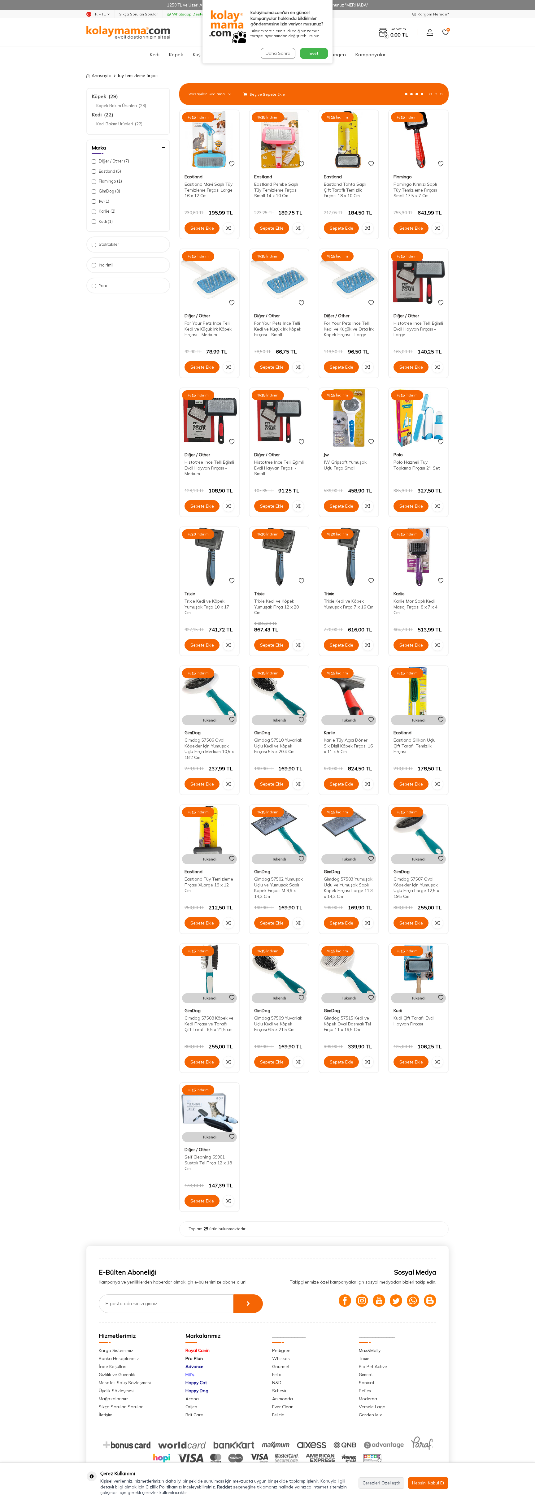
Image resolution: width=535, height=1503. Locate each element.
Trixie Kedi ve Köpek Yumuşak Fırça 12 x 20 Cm (276, 607)
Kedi (154, 54)
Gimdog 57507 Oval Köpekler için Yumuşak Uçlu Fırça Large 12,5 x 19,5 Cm (416, 887)
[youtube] (379, 1300)
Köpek (176, 54)
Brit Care (194, 1415)
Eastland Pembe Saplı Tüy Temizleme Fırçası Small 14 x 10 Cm (276, 190)
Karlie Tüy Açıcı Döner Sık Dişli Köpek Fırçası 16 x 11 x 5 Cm (348, 746)
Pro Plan (194, 1358)
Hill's (189, 1374)
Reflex (365, 1390)
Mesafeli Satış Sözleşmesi (125, 1382)
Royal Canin (197, 1350)
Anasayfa (101, 75)
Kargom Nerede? (433, 14)
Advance (194, 1366)
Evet (314, 53)
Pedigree (281, 1350)
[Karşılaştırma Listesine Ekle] (228, 228)
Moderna (368, 1398)
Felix (276, 1374)
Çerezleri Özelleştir (381, 1483)
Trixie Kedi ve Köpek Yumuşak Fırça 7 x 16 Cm (348, 604)
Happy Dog (196, 1390)
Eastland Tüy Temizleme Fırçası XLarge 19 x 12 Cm (209, 885)
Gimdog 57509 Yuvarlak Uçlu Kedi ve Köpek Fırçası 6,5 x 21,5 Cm (278, 1024)
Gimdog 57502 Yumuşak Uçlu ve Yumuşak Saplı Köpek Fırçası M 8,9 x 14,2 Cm (278, 887)
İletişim (105, 1415)
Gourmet (280, 1366)
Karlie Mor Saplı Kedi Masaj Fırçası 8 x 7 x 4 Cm (415, 607)
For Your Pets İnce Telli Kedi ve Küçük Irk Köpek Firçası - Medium (208, 329)
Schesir (279, 1390)
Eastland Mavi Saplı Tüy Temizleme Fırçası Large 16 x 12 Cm (209, 190)
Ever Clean (283, 1407)
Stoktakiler (108, 244)
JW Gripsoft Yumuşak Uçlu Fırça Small (345, 465)
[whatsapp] (413, 1300)
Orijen (191, 1407)
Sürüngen (335, 54)
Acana (192, 1398)
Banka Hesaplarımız (119, 1358)
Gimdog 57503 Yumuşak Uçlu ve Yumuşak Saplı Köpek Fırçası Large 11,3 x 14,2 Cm (348, 887)
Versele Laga (372, 1407)
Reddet (224, 1487)
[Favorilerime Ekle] (231, 164)
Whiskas (281, 1358)
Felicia (278, 1415)
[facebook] (345, 1300)
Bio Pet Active (373, 1366)
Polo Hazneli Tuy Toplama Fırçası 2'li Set (417, 465)
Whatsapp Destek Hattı (193, 14)
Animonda (282, 1398)
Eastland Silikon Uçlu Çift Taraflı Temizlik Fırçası (415, 746)
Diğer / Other (113, 160)
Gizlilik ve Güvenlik (117, 1374)
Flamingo (110, 181)
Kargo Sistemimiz (116, 1350)
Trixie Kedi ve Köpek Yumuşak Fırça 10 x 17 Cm (207, 607)
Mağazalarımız (113, 1398)
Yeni (102, 285)
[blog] (430, 1300)
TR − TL (99, 14)
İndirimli (105, 264)
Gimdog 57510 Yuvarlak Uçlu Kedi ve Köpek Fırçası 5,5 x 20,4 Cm (278, 746)
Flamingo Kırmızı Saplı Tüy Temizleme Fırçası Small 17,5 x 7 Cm (415, 190)
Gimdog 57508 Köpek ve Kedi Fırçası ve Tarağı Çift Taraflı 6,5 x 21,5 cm (209, 1024)
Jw (103, 201)
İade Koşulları (112, 1366)
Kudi (105, 221)
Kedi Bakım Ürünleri (119, 123)
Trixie (190, 593)
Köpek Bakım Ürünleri (121, 105)
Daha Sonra (278, 53)
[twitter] (396, 1300)
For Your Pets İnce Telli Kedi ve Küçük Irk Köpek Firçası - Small (277, 329)
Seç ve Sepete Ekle (267, 94)
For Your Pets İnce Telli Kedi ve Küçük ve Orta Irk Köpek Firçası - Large (349, 329)
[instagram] (362, 1300)
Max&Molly (370, 1350)
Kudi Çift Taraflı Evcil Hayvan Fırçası (414, 1021)
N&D (276, 1382)
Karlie (106, 211)
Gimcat (366, 1374)
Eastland (109, 171)
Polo (398, 454)
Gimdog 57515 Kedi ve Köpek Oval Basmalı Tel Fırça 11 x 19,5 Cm (347, 1024)
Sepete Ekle (202, 228)
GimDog (109, 190)
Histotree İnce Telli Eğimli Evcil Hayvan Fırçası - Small (279, 468)
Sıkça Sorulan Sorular (138, 14)
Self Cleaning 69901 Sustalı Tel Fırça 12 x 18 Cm (208, 1163)
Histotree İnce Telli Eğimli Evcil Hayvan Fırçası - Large (418, 329)
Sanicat (366, 1382)
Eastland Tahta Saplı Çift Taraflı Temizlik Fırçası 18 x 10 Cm (345, 190)
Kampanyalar (370, 54)
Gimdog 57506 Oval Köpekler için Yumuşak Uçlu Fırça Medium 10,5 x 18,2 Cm (209, 748)
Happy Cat (196, 1382)
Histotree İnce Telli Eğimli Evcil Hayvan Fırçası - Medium (209, 468)
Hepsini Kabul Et (428, 1483)
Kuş (197, 54)
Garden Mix (370, 1415)
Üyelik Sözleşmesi (116, 1390)
